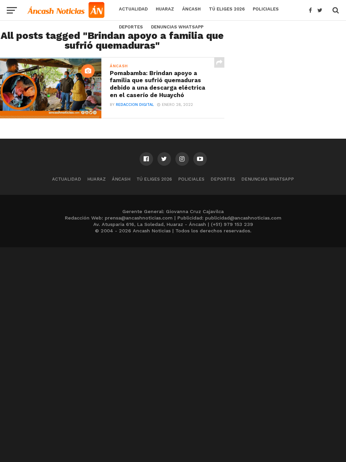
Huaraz (165, 8)
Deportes (131, 26)
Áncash (191, 8)
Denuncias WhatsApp (177, 26)
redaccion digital (135, 104)
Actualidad (133, 8)
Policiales (266, 8)
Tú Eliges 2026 (227, 8)
